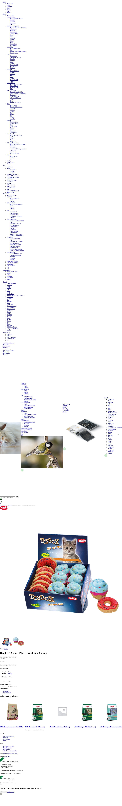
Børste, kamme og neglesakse (17, 93)
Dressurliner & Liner (15, 57)
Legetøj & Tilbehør (15, 246)
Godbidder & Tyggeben (13, 26)
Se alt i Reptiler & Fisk (16, 253)
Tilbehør (12, 81)
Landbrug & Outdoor (12, 261)
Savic (8, 322)
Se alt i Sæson (13, 156)
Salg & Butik (6, 270)
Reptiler (12, 259)
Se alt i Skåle (13, 105)
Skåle (8, 104)
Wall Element (10, 192)
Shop (4, 740)
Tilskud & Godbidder (15, 223)
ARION (9, 273)
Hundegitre (13, 150)
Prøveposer (13, 23)
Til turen (12, 117)
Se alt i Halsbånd (14, 71)
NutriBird (9, 315)
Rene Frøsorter (10, 265)
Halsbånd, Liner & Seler (13, 175)
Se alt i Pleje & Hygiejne (16, 92)
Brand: (4, 649)
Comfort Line (10, 294)
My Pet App (6, 739)
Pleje (8, 11)
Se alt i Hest (10, 3)
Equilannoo (10, 277)
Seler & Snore (13, 232)
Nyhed (8, 335)
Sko (11, 50)
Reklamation (6, 346)
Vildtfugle (9, 196)
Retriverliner (13, 66)
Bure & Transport (14, 225)
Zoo (8, 268)
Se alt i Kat (9, 166)
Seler (11, 89)
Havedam (12, 258)
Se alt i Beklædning (15, 48)
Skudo (8, 324)
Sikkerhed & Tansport (12, 143)
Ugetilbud (9, 334)
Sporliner (12, 68)
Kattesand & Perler (12, 180)
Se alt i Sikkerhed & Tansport (17, 144)
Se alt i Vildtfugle (14, 198)
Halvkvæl (12, 74)
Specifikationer (7, 692)
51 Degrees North (11, 283)
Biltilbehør (13, 146)
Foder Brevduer (14, 213)
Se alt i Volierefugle (15, 238)
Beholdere (12, 108)
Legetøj (9, 120)
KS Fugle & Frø (11, 307)
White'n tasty (13, 45)
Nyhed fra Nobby (11, 337)
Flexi (8, 300)
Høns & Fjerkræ (11, 202)
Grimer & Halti (14, 86)
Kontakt (5, 347)
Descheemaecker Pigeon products (15, 295)
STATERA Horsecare (12, 328)
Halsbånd (9, 69)
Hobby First (10, 304)
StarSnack (9, 325)
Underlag (12, 119)
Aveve (8, 274)
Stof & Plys (13, 141)
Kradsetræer (10, 181)
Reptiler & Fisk (11, 252)
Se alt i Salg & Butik (12, 271)
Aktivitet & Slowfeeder (16, 107)
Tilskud (9, 9)
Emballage (9, 276)
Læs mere (2, 658)
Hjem (1, 505)
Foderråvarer (10, 264)
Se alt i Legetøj (14, 122)
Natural (9, 312)
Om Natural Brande (8, 343)
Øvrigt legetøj (13, 126)
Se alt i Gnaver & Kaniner (17, 220)
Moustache (9, 310)
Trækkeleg (13, 131)
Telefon (2, 756)
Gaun (8, 303)
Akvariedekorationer (15, 255)
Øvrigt (11, 99)
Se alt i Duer (13, 211)
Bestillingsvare (10, 338)
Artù (8, 289)
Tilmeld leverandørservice (10, 751)
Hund (4, 14)
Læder (11, 62)
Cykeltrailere (13, 147)
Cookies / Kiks (14, 33)
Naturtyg (12, 38)
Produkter (2, 733)
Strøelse (9, 12)
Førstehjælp (13, 95)
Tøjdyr (12, 129)
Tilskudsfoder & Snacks (16, 241)
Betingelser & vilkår (8, 746)
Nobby (8, 313)
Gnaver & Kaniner (11, 219)
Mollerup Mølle (11, 309)
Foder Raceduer (14, 214)
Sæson (8, 155)
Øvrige (12, 39)
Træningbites (13, 44)
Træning (9, 160)
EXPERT (9, 298)
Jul (10, 159)
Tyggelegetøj (13, 132)
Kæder (12, 75)
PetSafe (9, 319)
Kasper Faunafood (11, 306)
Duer (8, 210)
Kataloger (5, 344)
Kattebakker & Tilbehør (13, 177)
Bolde (11, 125)
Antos (8, 286)
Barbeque (12, 30)
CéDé (8, 292)
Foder (8, 5)
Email (1, 753)
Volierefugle (10, 237)
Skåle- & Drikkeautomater (17, 250)
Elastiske (12, 59)
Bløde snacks (13, 32)
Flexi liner (12, 60)
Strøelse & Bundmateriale (16, 235)
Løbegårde (13, 229)
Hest (4, 2)
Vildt (8, 267)
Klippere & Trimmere (15, 98)
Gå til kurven (10, 792)
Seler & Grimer (11, 83)
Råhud (11, 41)
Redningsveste (14, 53)
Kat (4, 165)
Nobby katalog (10, 162)
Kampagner (6, 332)
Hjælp (1, 743)
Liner (8, 54)
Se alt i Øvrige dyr (11, 195)
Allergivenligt (13, 29)
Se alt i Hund (10, 15)
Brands (5, 282)
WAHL (9, 330)
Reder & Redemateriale (16, 249)
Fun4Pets (9, 301)
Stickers (9, 163)
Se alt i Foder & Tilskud (16, 18)
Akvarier (12, 256)
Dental (11, 35)
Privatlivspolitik (7, 748)
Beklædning (10, 47)
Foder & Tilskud (11, 17)
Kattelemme (10, 178)
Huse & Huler (13, 226)
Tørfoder (12, 20)
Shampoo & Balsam (15, 102)
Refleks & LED (14, 65)
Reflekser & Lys (14, 153)
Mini (11, 36)
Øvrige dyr (6, 193)
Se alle (22, 410)
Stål (11, 116)
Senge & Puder (11, 134)
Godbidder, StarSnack (12, 174)
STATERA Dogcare (12, 327)
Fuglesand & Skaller (15, 244)
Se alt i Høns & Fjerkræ (16, 204)
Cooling (12, 158)
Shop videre (3, 792)
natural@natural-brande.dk (10, 753)
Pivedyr (12, 128)
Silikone (12, 114)
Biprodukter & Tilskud (16, 216)
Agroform (9, 285)
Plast (11, 113)
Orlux (8, 318)
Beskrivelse (6, 691)
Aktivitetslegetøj (14, 123)
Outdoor (12, 137)
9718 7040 (7, 756)
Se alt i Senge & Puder (16, 135)
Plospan (9, 321)
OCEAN (9, 316)
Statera (8, 279)
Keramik (12, 110)
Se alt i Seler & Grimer (16, 84)
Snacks (8, 8)
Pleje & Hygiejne (11, 90)
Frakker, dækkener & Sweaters (18, 51)
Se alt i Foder (13, 169)
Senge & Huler (11, 187)
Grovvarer (9, 6)
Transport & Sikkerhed (13, 190)
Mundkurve (13, 152)
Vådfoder (12, 21)
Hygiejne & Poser (14, 96)
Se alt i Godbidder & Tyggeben (18, 27)
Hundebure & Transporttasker (18, 149)
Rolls (11, 42)
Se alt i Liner (13, 56)
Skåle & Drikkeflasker (16, 234)
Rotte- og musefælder (12, 262)
